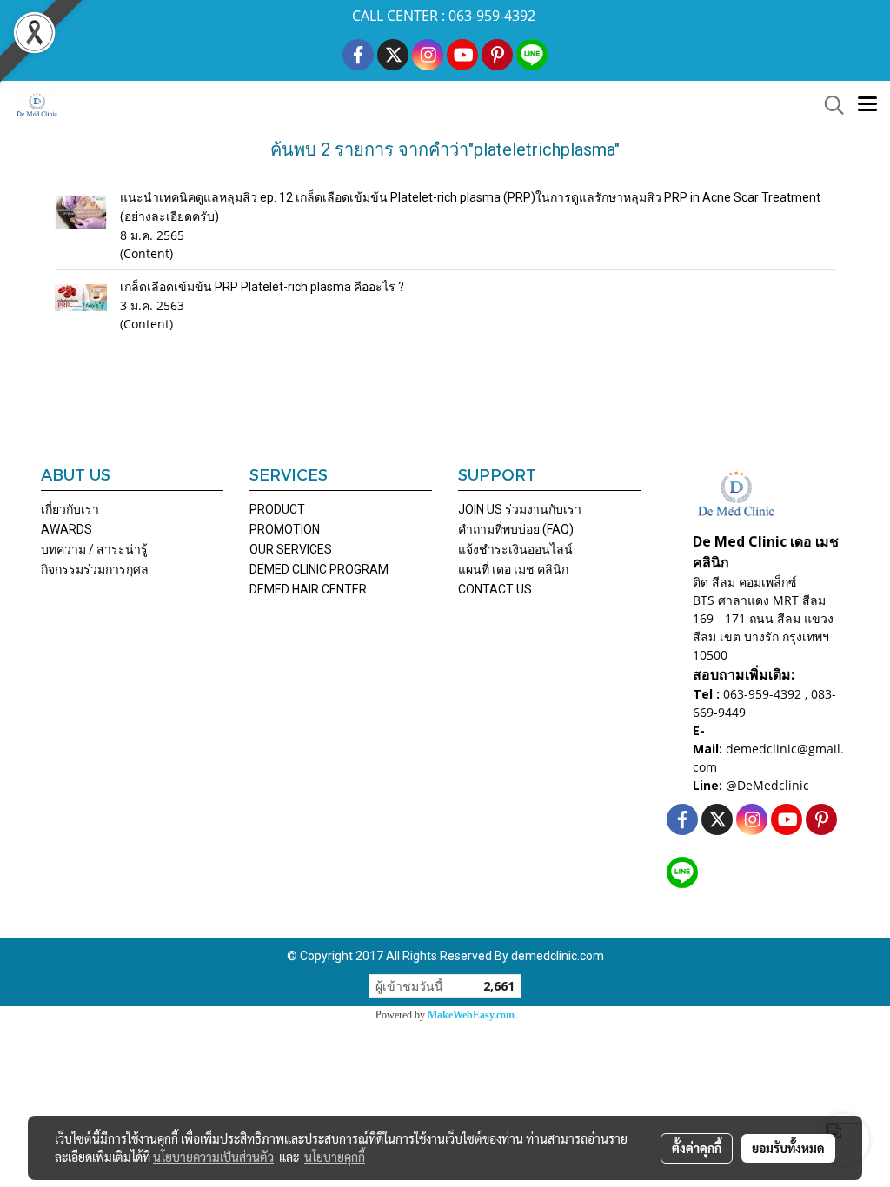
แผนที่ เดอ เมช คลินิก (513, 569)
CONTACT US (495, 589)
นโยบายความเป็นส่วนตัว (213, 1156)
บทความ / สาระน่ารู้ (94, 549)
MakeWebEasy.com (471, 1015)
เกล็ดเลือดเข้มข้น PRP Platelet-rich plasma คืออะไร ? (262, 287)
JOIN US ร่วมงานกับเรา (519, 509)
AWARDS (66, 529)
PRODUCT (277, 509)
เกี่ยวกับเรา (70, 509)
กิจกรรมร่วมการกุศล (95, 569)
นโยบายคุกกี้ (334, 1156)
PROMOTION (284, 529)
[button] (828, 105)
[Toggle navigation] (867, 105)
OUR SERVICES (290, 549)
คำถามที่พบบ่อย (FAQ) (516, 529)
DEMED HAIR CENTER (308, 589)
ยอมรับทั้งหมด (788, 1148)
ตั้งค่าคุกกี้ (696, 1148)
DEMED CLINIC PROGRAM (319, 569)
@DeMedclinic (767, 785)
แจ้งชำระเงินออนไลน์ (515, 549)
